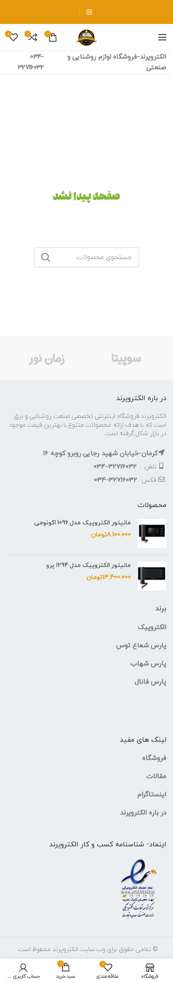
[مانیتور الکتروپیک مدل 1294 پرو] (152, 576)
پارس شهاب (148, 663)
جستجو (46, 257)
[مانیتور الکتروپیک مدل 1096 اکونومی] (152, 533)
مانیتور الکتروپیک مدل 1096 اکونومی (82, 523)
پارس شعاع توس (141, 645)
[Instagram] (89, 12)
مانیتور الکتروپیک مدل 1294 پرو (88, 566)
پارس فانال (150, 682)
